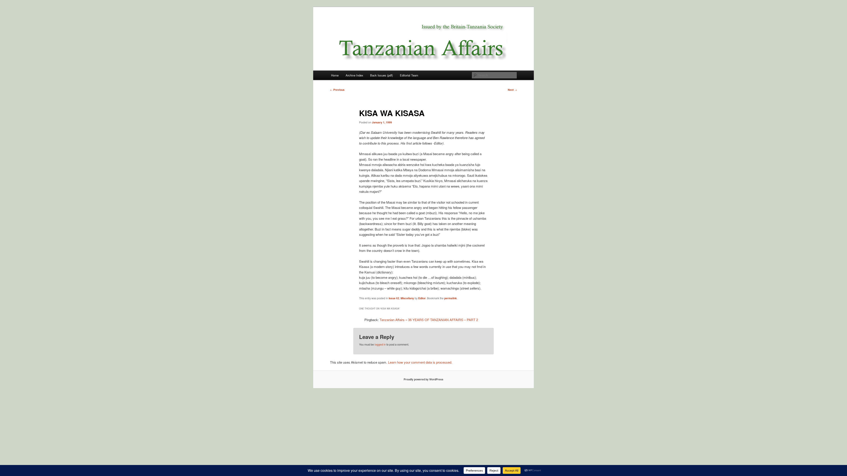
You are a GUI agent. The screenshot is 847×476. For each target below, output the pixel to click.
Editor (422, 298)
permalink (450, 298)
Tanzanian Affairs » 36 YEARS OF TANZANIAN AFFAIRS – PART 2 (429, 319)
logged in (380, 344)
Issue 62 (394, 298)
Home (335, 75)
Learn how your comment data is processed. (420, 362)
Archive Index (354, 75)
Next (512, 90)
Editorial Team (409, 75)
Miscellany (407, 298)
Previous (337, 90)
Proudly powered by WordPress (423, 379)
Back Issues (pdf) (381, 75)
